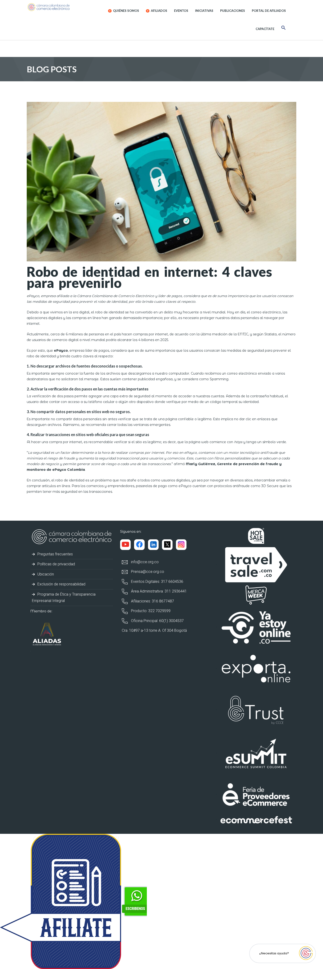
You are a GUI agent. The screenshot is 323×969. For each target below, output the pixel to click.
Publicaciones (232, 11)
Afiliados (158, 11)
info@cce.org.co (144, 562)
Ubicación (45, 574)
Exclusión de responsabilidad (60, 584)
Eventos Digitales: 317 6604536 (156, 581)
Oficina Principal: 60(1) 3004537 (157, 621)
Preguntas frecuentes (54, 554)
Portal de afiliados (269, 11)
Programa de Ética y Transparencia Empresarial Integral (64, 597)
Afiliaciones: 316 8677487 (152, 601)
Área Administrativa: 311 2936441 (158, 591)
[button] (283, 28)
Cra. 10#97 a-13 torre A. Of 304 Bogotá (154, 630)
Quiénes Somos (125, 11)
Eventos (181, 11)
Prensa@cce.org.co (147, 571)
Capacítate (265, 29)
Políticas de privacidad (55, 564)
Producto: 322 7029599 (150, 611)
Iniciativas (204, 11)
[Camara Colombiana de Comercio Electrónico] (58, 7)
